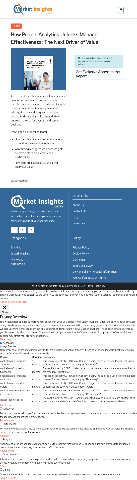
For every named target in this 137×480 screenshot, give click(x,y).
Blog (75, 217)
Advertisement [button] (7, 451)
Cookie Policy (81, 253)
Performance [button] (7, 420)
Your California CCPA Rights (89, 277)
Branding (16, 247)
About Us (78, 205)
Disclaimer (79, 259)
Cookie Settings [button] (8, 302)
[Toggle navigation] (121, 10)
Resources (79, 223)
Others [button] (3, 466)
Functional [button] (5, 405)
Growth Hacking (20, 253)
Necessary (8, 343)
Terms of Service (83, 265)
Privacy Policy (81, 247)
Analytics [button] (5, 436)
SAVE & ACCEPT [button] (8, 478)
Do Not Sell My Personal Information (95, 271)
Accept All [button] (23, 302)
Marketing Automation (18, 261)
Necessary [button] (5, 339)
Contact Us (79, 211)
